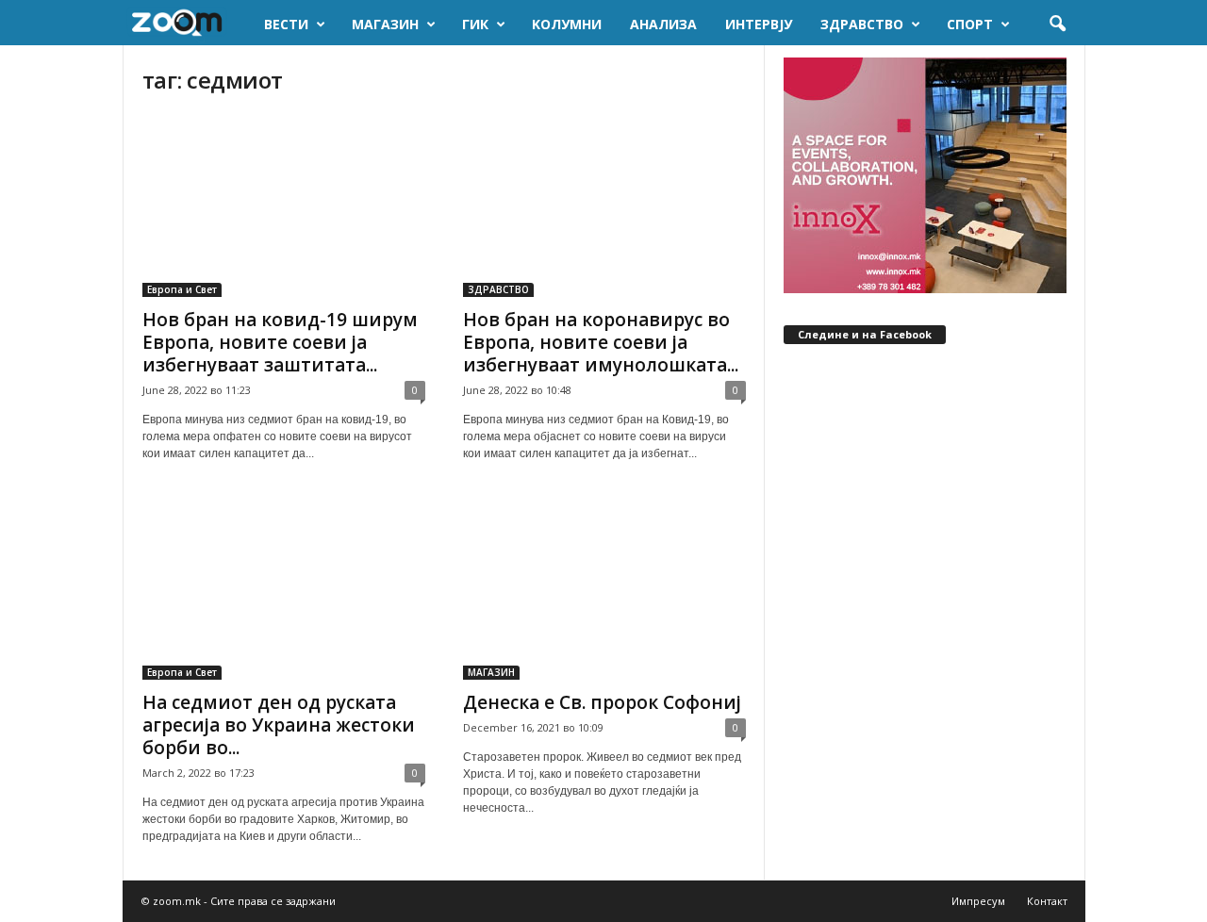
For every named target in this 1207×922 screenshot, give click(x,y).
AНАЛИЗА (663, 24)
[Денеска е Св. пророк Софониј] (604, 588)
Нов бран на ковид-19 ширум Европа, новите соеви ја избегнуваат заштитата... (280, 342)
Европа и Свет (182, 289)
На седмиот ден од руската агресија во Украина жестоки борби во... (278, 725)
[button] (1057, 24)
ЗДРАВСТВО (861, 24)
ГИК (475, 24)
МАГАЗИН (385, 24)
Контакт (1047, 901)
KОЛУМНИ (567, 24)
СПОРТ (970, 24)
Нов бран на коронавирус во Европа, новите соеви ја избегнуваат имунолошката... (600, 342)
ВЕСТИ (286, 24)
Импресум (978, 901)
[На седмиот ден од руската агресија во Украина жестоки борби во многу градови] (283, 588)
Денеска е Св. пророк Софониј (602, 702)
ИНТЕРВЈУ (758, 24)
